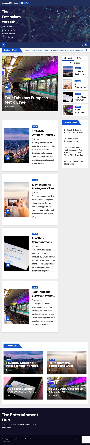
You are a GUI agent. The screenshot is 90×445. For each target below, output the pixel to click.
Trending (76, 63)
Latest (69, 58)
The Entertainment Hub (11, 17)
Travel (7, 94)
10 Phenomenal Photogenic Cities (61, 364)
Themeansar (6, 441)
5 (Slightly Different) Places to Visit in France (28, 100)
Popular (82, 58)
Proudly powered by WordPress (13, 439)
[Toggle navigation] (43, 45)
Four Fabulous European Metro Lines (42, 295)
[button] (82, 45)
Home (78, 440)
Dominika (10, 106)
